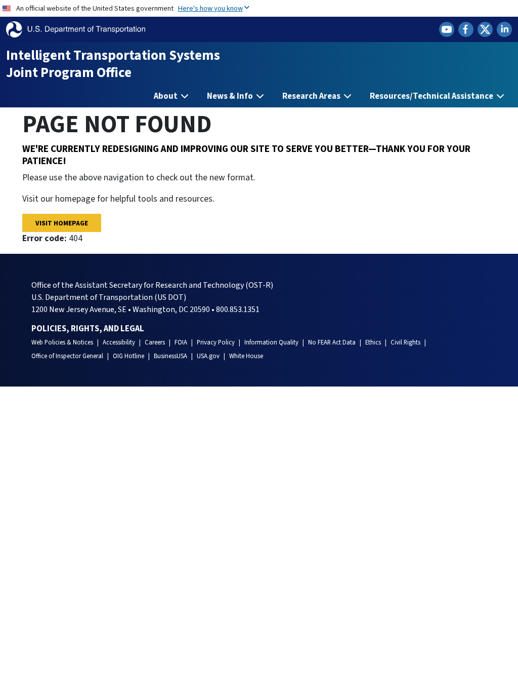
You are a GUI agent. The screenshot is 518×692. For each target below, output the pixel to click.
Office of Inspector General (67, 356)
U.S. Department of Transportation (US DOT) (108, 297)
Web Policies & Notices (62, 342)
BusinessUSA (170, 356)
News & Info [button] (230, 96)
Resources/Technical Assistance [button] (432, 96)
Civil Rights (405, 342)
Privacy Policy (216, 342)
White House (246, 356)
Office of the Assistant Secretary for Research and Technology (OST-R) (152, 285)
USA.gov (208, 356)
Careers (155, 342)
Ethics (373, 342)
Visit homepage (61, 223)
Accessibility (119, 342)
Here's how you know (210, 8)
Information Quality (271, 342)
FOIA (181, 342)
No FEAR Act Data (332, 342)
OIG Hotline (128, 356)
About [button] (166, 96)
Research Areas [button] (312, 96)
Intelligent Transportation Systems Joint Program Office (113, 64)
